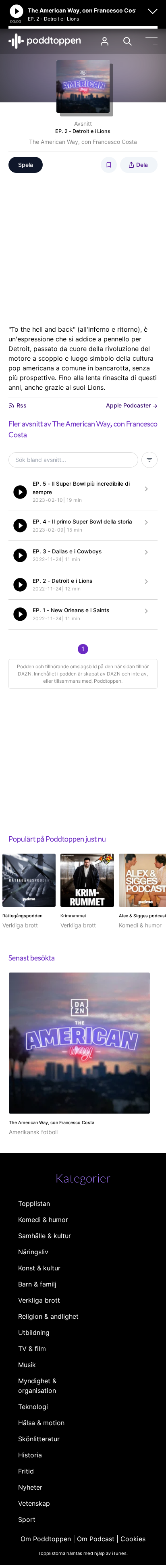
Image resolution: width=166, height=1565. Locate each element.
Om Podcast (95, 1539)
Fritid (26, 1471)
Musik (27, 1365)
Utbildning (34, 1332)
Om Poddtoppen (46, 1539)
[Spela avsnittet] (20, 492)
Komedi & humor (43, 1220)
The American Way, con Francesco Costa (83, 141)
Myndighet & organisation (37, 1386)
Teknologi (33, 1407)
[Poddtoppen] (44, 41)
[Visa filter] (149, 460)
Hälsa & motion (41, 1423)
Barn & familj (37, 1284)
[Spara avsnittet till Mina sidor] (109, 165)
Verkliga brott (39, 1300)
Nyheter (30, 1487)
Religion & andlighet (48, 1316)
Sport (26, 1519)
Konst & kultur (39, 1268)
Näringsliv (33, 1252)
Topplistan (34, 1203)
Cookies (132, 1539)
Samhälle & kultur (44, 1236)
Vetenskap (34, 1503)
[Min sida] (104, 41)
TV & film (32, 1349)
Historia (30, 1455)
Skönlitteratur (39, 1439)
